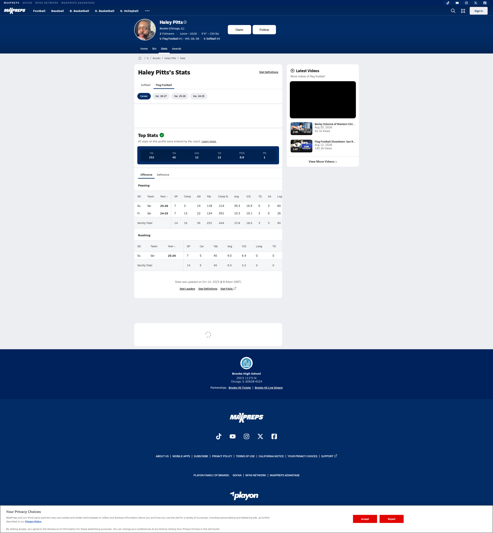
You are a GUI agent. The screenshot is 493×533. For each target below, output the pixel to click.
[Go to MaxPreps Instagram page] (246, 437)
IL (148, 58)
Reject (391, 519)
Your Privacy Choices (302, 456)
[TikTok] (448, 3)
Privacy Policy (222, 456)
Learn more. (209, 141)
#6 (212, 38)
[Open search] (453, 11)
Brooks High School (246, 373)
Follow (264, 29)
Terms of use (245, 456)
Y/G (248, 196)
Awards (176, 48)
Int (269, 196)
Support (327, 456)
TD (260, 196)
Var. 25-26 (179, 96)
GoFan (27, 2)
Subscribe (201, 456)
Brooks (156, 58)
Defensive (163, 174)
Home (144, 48)
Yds (209, 196)
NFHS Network (46, 2)
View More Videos (322, 161)
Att (199, 196)
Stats (164, 48)
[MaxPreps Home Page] (139, 58)
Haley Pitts (171, 22)
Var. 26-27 (161, 96)
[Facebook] (485, 3)
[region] (246, 519)
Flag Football (164, 85)
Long (259, 246)
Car (202, 246)
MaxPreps (11, 2)
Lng (279, 196)
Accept (365, 519)
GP (176, 196)
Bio (154, 48)
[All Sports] (147, 11)
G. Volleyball (129, 10)
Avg (236, 196)
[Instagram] (466, 3)
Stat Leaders (187, 288)
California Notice (271, 456)
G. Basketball (104, 10)
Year (163, 196)
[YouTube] (457, 3)
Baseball (57, 10)
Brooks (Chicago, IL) (172, 28)
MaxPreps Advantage (78, 2)
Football (39, 10)
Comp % (223, 196)
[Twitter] (475, 3)
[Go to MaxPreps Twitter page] (260, 437)
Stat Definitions (268, 72)
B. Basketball (79, 10)
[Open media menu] (463, 11)
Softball (146, 85)
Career (144, 96)
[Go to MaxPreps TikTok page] (219, 437)
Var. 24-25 (198, 96)
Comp (187, 196)
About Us (162, 456)
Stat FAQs (227, 288)
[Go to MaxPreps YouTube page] (233, 437)
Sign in (479, 11)
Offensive (146, 174)
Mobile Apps (181, 456)
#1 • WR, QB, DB (179, 38)
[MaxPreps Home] (14, 11)
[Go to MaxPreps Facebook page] (274, 437)
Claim (239, 29)
